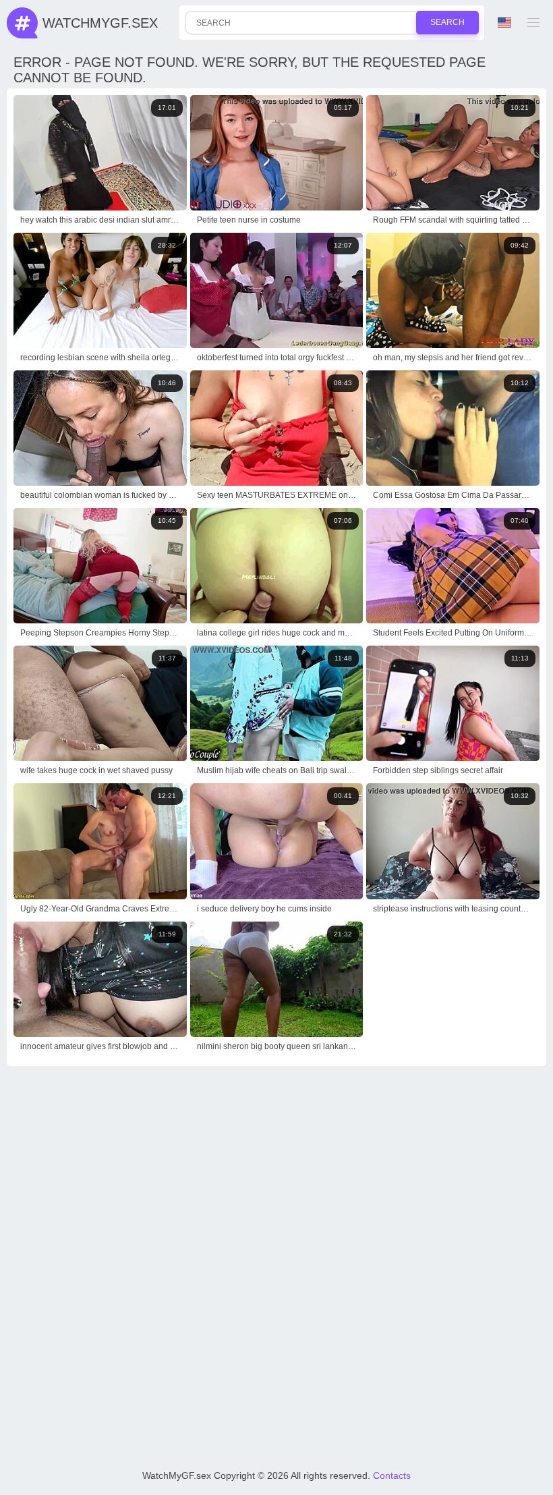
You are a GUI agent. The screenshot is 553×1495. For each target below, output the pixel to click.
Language (506, 23)
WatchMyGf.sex (100, 23)
